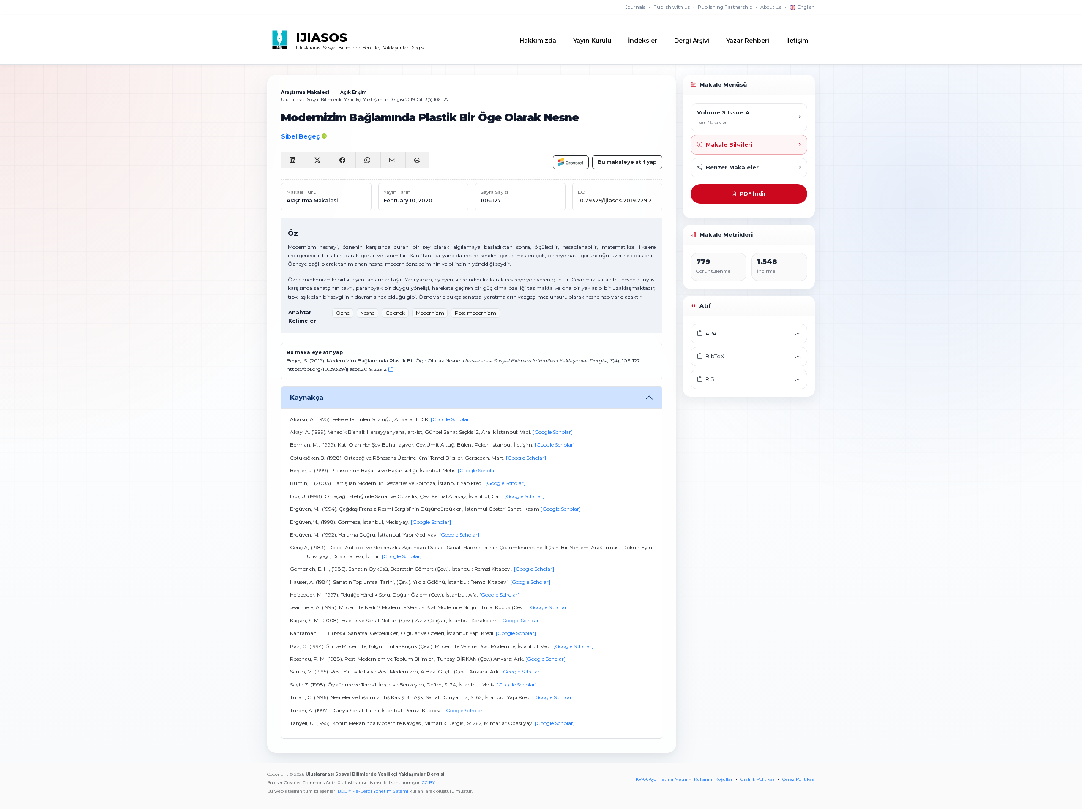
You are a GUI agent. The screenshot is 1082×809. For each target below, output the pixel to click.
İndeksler (642, 40)
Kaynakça (306, 397)
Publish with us (671, 7)
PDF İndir (753, 194)
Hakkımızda (537, 40)
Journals (635, 7)
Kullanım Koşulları (714, 779)
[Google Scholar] (451, 419)
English (805, 7)
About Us (770, 7)
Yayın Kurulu (592, 40)
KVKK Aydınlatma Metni (661, 779)
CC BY (428, 782)
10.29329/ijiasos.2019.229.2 (615, 200)
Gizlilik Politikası (758, 779)
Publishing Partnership (725, 7)
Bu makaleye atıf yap (627, 162)
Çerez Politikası (798, 779)
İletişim (797, 40)
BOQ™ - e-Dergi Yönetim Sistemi (373, 791)
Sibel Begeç (301, 136)
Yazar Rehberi (747, 40)
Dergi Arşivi (691, 40)
